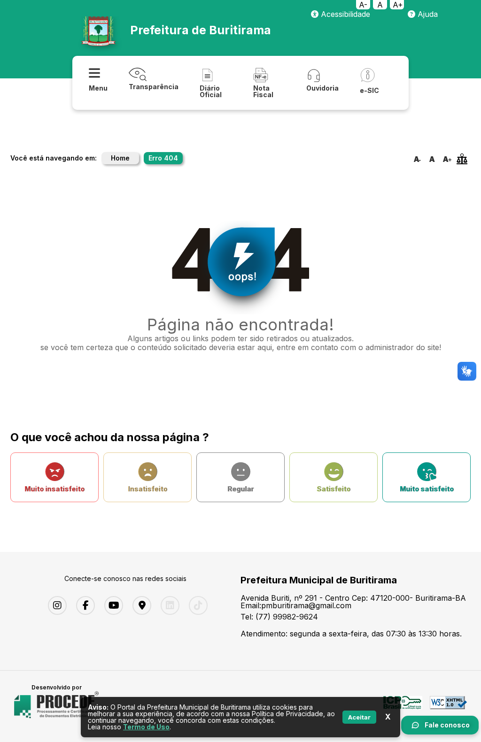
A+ (398, 4)
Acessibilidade (344, 14)
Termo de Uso (146, 727)
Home (120, 158)
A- (363, 4)
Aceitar (359, 717)
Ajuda (426, 14)
